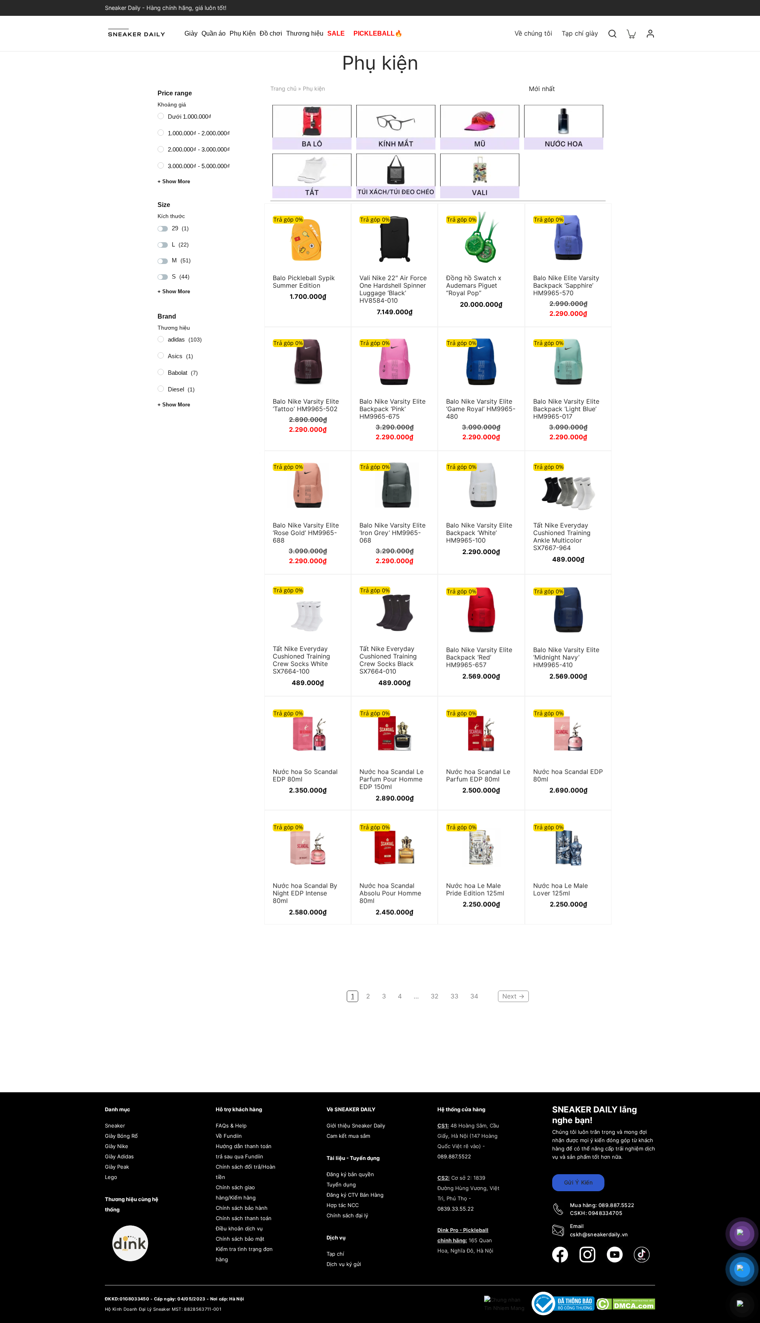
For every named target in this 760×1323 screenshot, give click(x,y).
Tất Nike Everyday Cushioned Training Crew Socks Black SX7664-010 (388, 660)
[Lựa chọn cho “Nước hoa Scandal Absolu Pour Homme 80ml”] (419, 828)
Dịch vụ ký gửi (344, 1264)
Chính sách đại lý (347, 1215)
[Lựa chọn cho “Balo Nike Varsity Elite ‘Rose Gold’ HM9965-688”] (332, 469)
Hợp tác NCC (343, 1205)
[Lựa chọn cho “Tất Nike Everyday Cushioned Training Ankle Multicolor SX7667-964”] (592, 469)
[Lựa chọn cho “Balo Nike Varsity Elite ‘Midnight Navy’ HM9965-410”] (592, 592)
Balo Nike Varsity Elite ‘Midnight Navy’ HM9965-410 (566, 656)
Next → (513, 996)
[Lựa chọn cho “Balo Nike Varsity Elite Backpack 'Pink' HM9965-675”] (419, 345)
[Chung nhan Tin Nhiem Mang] (505, 1303)
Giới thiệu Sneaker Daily (356, 1125)
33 (454, 996)
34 (474, 996)
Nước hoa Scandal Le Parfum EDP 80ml (478, 774)
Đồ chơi (271, 33)
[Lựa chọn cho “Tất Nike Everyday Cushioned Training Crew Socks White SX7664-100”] (332, 592)
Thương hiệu (304, 33)
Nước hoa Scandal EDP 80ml (568, 774)
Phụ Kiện (243, 33)
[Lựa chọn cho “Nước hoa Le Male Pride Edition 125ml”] (506, 828)
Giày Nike (116, 1146)
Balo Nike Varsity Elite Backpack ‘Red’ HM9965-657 (479, 656)
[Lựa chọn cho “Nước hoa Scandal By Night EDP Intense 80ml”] (332, 828)
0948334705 (605, 1213)
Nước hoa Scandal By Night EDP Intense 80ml (305, 892)
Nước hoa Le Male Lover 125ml (560, 888)
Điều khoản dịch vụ (239, 1228)
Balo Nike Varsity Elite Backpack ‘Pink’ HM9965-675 (392, 408)
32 (435, 996)
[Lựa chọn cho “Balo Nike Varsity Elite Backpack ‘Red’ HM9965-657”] (506, 592)
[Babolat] (161, 372)
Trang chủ (283, 88)
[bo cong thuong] (564, 1303)
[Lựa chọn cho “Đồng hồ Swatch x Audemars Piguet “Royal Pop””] (506, 221)
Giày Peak (117, 1167)
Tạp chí (335, 1254)
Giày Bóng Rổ (121, 1136)
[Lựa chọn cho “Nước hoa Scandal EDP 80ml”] (592, 714)
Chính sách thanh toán (244, 1218)
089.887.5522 (454, 1156)
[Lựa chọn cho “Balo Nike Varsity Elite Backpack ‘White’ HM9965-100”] (506, 469)
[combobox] (546, 88)
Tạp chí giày (580, 33)
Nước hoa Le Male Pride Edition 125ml (475, 888)
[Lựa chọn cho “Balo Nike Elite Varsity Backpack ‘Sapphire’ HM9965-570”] (592, 221)
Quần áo (213, 33)
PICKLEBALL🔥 (378, 33)
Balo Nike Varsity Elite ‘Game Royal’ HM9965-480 (480, 408)
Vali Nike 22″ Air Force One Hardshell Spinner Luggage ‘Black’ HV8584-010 (393, 288)
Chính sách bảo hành (242, 1208)
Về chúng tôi (533, 33)
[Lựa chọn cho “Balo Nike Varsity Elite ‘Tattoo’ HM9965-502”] (332, 345)
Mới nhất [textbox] (542, 89)
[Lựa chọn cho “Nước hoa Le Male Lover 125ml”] (592, 828)
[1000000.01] (161, 116)
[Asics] (161, 355)
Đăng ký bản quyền (350, 1174)
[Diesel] (161, 388)
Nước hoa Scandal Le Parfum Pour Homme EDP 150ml (391, 778)
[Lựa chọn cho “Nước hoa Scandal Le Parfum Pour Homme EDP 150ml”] (419, 714)
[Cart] (631, 33)
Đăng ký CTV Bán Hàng (355, 1195)
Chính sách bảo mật (240, 1239)
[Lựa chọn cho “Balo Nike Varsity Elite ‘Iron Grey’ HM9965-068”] (419, 469)
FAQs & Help (231, 1125)
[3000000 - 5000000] (161, 165)
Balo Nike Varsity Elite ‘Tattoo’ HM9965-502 (306, 405)
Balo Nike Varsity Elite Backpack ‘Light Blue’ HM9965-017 (566, 408)
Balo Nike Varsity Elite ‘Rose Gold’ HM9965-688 (306, 532)
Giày (191, 33)
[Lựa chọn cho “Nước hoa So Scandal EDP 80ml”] (332, 714)
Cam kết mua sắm (348, 1136)
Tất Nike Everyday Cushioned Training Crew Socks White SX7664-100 (301, 660)
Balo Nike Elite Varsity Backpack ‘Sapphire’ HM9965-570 (566, 284)
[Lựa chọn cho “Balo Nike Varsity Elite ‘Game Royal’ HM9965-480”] (506, 345)
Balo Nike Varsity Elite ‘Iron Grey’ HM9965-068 (392, 532)
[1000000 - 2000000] (161, 132)
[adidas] (161, 339)
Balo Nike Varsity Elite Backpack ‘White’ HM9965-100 (479, 532)
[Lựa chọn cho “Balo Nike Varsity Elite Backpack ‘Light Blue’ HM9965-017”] (592, 345)
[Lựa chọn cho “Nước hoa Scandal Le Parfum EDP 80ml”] (506, 714)
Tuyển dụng (341, 1184)
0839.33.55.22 (455, 1208)
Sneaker (115, 1125)
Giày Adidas (119, 1156)
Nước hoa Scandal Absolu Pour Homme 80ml (390, 892)
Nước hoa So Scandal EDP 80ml (305, 774)
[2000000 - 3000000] (161, 149)
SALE (336, 33)
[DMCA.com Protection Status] (625, 1303)
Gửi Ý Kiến (578, 1182)
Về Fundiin (229, 1136)
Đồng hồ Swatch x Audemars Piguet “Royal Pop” (474, 284)
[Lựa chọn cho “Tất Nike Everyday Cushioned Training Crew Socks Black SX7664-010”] (419, 592)
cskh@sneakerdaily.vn (599, 1234)
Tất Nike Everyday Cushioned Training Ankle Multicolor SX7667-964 (562, 536)
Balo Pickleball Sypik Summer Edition (304, 281)
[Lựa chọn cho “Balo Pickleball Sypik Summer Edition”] (332, 221)
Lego (111, 1177)
